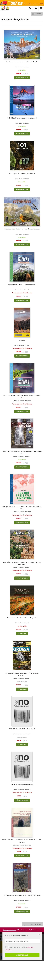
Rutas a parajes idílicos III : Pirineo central (22, 284)
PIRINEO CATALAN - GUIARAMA (22, 784)
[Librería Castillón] (5, 8)
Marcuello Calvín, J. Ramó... (22, 345)
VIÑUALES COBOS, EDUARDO (22, 400)
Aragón (22, 340)
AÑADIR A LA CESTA (22, 77)
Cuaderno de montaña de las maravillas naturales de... (22, 229)
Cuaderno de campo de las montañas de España (22, 62)
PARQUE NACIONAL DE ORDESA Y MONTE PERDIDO (22, 895)
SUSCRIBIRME (22, 955)
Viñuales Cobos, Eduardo (22, 67)
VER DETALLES (22, 633)
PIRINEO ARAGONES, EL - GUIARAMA (22, 729)
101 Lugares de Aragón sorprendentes (22, 173)
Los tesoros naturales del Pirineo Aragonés (22, 618)
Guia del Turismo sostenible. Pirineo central (22, 118)
